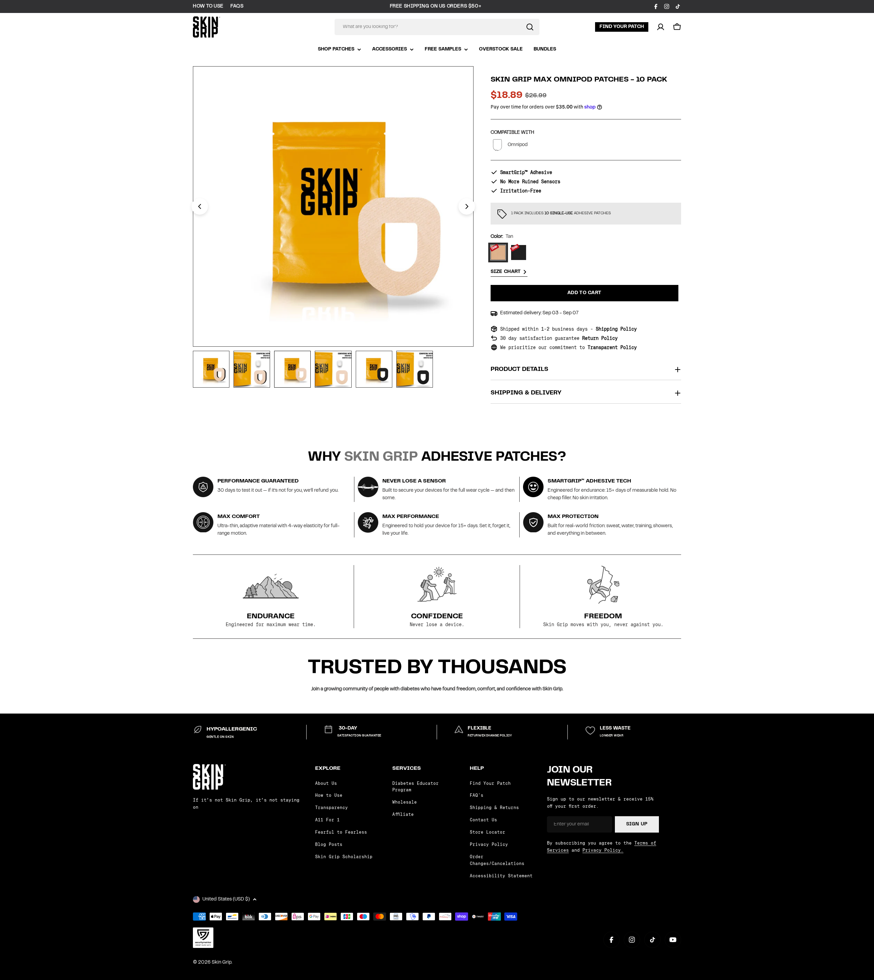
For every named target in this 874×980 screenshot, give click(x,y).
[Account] (661, 27)
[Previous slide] (200, 206)
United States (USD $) (226, 899)
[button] (677, 27)
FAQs (236, 6)
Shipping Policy (616, 329)
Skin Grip (221, 963)
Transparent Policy (612, 347)
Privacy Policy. (602, 850)
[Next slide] (467, 206)
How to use (208, 6)
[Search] (530, 27)
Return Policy (600, 338)
